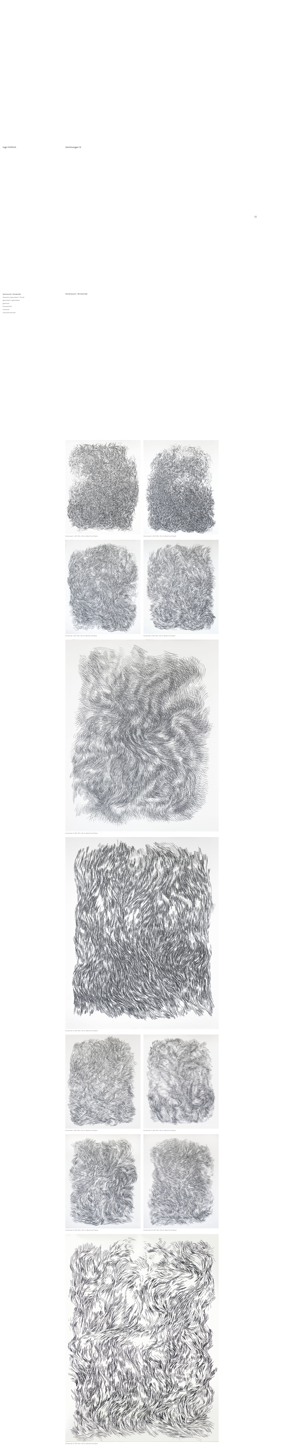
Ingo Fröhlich (9, 147)
